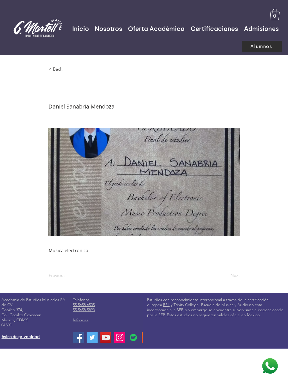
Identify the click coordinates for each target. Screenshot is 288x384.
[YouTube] (105, 337)
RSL (166, 304)
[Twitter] (92, 337)
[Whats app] (269, 366)
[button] (275, 14)
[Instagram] (119, 337)
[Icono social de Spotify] (133, 337)
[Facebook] (78, 337)
